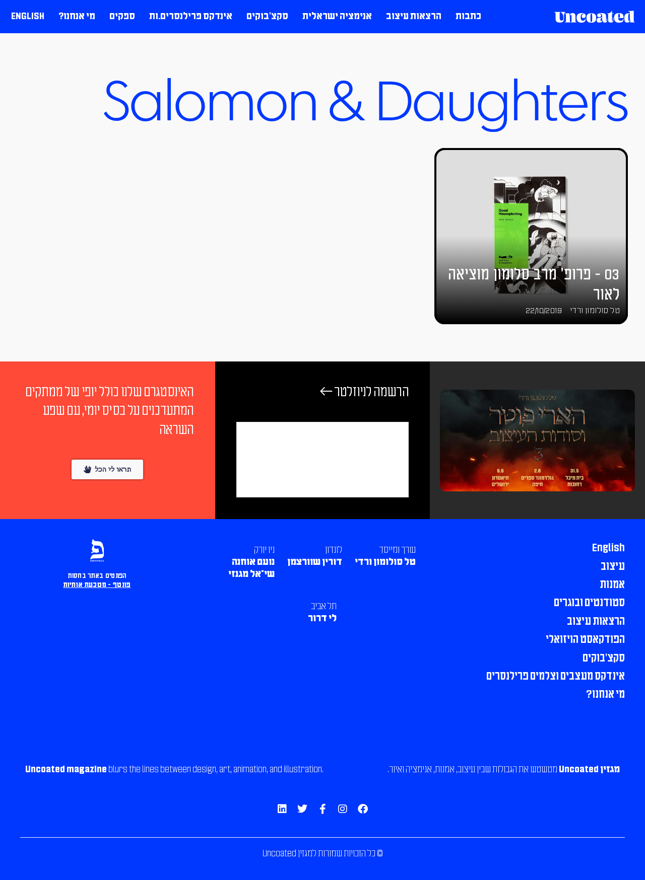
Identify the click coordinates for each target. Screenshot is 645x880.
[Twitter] (302, 809)
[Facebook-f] (322, 809)
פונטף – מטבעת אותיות (97, 585)
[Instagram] (343, 809)
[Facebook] (363, 809)
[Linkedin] (282, 809)
